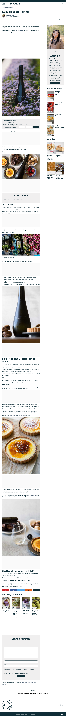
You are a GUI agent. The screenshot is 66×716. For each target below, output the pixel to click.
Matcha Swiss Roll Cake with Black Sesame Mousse (15, 614)
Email (27, 124)
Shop (60, 3)
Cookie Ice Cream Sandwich (59, 126)
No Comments (6, 19)
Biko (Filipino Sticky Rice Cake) (50, 177)
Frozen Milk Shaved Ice (58, 115)
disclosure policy (17, 22)
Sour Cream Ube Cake (6, 611)
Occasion (55, 3)
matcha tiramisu (22, 415)
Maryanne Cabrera (11, 15)
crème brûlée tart (32, 495)
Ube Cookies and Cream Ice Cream (25, 612)
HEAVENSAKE (19, 30)
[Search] (63, 4)
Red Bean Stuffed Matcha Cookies (35, 612)
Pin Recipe (62, 19)
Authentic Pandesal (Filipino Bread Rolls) (50, 157)
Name (20, 124)
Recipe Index (8, 7)
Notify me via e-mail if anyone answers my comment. (16, 673)
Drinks (50, 3)
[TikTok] (63, 705)
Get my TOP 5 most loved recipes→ (33, 1)
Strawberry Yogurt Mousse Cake (58, 93)
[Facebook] (58, 705)
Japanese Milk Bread (59, 156)
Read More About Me (55, 83)
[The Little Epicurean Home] (11, 3)
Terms (26, 714)
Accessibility (22, 714)
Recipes (41, 3)
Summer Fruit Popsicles (58, 103)
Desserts (45, 3)
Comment (6, 646)
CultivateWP (33, 714)
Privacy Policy (18, 714)
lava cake (12, 413)
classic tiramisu (13, 415)
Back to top (60, 714)
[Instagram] (56, 705)
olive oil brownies (31, 413)
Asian (12, 7)
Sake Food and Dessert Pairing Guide (13, 199)
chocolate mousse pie (20, 413)
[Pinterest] (60, 705)
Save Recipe (36, 126)
